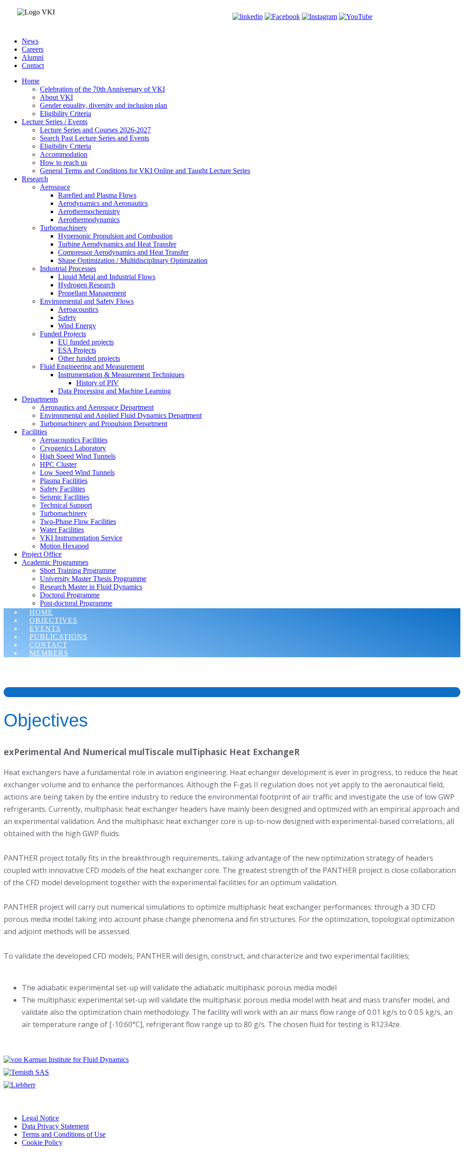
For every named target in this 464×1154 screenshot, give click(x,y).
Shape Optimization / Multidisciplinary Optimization (133, 260)
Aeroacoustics (78, 309)
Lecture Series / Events (54, 122)
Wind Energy (77, 326)
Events (45, 628)
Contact (33, 65)
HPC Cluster (58, 464)
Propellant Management (92, 293)
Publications (58, 636)
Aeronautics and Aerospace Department (97, 407)
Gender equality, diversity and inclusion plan (103, 105)
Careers (33, 49)
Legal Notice (40, 1118)
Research (35, 179)
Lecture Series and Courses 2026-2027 (95, 130)
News (30, 41)
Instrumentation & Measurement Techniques (121, 374)
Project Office (42, 554)
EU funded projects (86, 342)
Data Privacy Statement (55, 1126)
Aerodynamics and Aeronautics (103, 203)
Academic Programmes (55, 562)
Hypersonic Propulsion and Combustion (115, 236)
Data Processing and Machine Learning (114, 391)
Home (30, 81)
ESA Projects (77, 350)
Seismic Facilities (64, 497)
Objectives (53, 620)
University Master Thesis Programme (93, 578)
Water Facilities (62, 529)
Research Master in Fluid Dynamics (91, 587)
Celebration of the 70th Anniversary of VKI (102, 89)
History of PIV (97, 383)
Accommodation (63, 154)
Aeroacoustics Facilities (73, 440)
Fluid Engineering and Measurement (92, 366)
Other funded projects (89, 358)
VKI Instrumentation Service (81, 538)
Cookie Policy (42, 1142)
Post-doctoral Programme (76, 603)
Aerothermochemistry (89, 211)
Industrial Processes (68, 268)
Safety (67, 317)
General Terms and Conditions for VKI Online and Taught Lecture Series (145, 171)
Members (48, 653)
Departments (40, 399)
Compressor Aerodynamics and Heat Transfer (123, 252)
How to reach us (63, 162)
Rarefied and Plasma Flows (97, 195)
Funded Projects (63, 334)
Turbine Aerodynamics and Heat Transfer (117, 244)
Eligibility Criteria (65, 113)
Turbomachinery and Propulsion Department (103, 423)
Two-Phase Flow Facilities (78, 521)
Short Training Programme (78, 570)
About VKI (56, 97)
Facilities (34, 432)
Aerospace (55, 187)
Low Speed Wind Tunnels (77, 472)
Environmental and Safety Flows (87, 301)
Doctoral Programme (70, 595)
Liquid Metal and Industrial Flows (106, 277)
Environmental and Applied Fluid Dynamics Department (121, 415)
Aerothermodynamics (89, 219)
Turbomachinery (63, 228)
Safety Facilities (62, 489)
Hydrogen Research (86, 285)
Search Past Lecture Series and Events (94, 138)
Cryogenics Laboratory (73, 448)
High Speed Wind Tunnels (78, 456)
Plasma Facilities (63, 481)
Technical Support (66, 505)
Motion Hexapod (64, 546)
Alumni (33, 57)
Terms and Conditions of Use (64, 1134)
